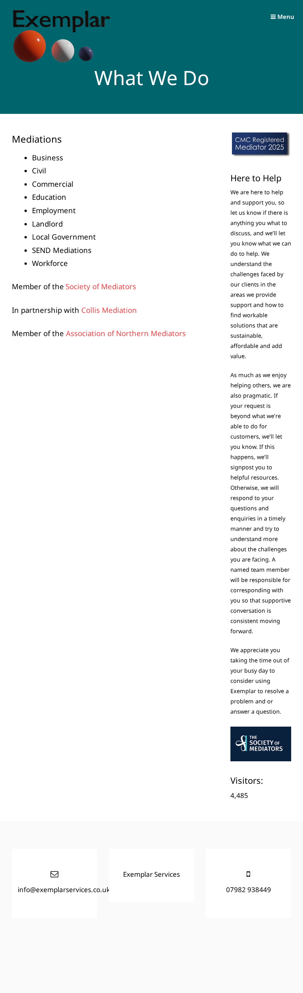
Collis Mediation (109, 310)
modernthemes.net (105, 970)
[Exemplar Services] (61, 60)
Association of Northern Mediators (126, 333)
